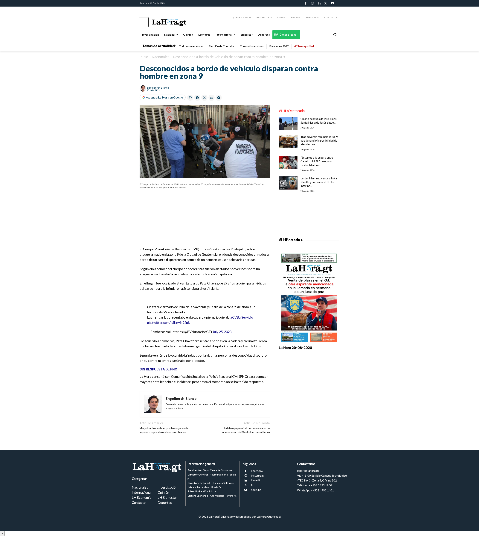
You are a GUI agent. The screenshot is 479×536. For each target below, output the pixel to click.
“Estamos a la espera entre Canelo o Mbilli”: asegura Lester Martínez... (316, 161)
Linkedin (256, 480)
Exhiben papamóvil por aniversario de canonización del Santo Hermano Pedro (245, 430)
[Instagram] (312, 3)
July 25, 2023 (222, 332)
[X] (245, 485)
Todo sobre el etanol (191, 46)
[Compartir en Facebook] (197, 98)
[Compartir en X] (204, 98)
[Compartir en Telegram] (219, 98)
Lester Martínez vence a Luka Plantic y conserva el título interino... (318, 182)
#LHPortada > (291, 240)
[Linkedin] (319, 3)
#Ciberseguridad (304, 46)
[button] (334, 34)
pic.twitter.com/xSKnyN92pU (168, 322)
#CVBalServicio (241, 317)
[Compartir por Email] (211, 98)
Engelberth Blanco (158, 87)
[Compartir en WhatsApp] (190, 98)
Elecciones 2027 (279, 46)
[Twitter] (325, 3)
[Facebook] (306, 3)
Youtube (256, 489)
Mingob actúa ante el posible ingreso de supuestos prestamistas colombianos (164, 430)
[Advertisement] (205, 220)
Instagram (257, 475)
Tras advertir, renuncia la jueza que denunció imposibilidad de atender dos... (319, 140)
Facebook (257, 471)
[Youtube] (332, 3)
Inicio (144, 56)
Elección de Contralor (221, 46)
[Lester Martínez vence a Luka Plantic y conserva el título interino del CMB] (288, 183)
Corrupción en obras (252, 46)
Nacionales (160, 56)
